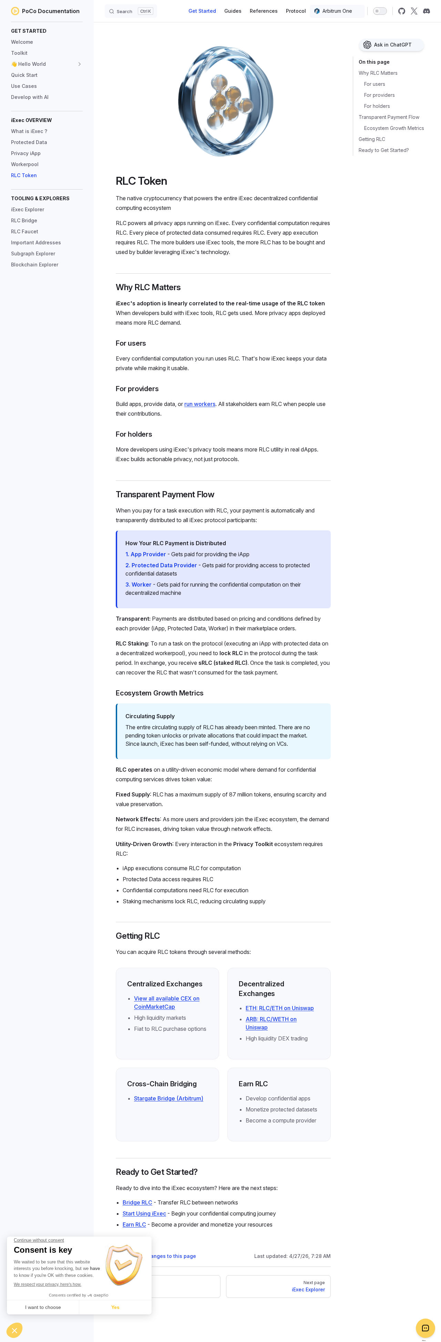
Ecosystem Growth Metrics (394, 128)
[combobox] (337, 11)
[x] (414, 11)
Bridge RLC (137, 1202)
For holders (377, 106)
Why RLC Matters (378, 73)
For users (374, 84)
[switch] (380, 11)
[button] (47, 31)
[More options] (420, 45)
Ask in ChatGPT (393, 45)
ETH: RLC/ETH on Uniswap (280, 1008)
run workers (199, 403)
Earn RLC (134, 1224)
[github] (402, 11)
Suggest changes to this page (159, 1256)
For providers (379, 95)
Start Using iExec (144, 1213)
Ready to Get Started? (384, 150)
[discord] (426, 11)
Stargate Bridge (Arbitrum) (168, 1098)
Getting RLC (372, 139)
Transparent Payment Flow (389, 117)
